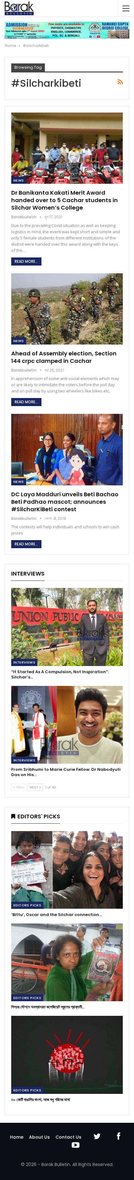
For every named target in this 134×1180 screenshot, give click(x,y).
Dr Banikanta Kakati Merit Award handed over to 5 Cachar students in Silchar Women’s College (64, 200)
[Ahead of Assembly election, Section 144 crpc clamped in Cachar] (67, 309)
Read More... (26, 261)
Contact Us (68, 1137)
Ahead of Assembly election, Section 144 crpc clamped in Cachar (64, 357)
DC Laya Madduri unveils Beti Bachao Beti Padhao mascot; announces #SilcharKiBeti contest (64, 501)
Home (16, 1137)
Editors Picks (27, 905)
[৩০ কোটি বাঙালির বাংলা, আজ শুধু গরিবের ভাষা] (67, 1055)
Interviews (24, 662)
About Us (39, 1137)
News (18, 180)
